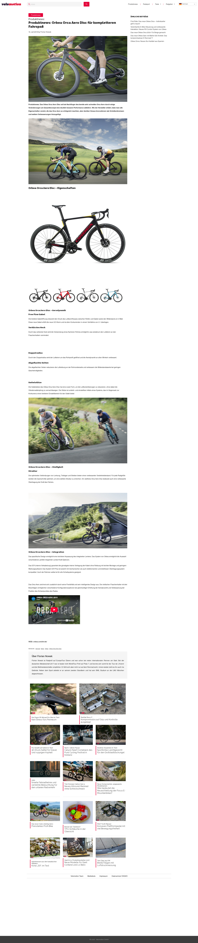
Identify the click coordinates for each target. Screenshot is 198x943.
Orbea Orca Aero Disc (55, 648)
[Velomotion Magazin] (12, 4)
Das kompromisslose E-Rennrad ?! (149, 36)
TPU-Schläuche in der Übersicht (75, 829)
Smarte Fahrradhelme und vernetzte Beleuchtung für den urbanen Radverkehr (44, 784)
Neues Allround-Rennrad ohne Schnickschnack (76, 786)
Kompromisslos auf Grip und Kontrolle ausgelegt (99, 719)
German (185, 4)
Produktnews (133, 4)
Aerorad (37, 648)
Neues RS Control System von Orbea (148, 28)
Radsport (146, 4)
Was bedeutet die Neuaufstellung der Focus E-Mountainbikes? (111, 788)
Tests (157, 4)
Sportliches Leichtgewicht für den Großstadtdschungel (110, 750)
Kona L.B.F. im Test (44, 864)
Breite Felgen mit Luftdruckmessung (106, 863)
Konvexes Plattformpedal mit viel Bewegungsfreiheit (111, 826)
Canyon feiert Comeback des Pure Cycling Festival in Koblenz (78, 751)
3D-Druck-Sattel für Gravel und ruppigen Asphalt (44, 750)
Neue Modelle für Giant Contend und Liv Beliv (77, 862)
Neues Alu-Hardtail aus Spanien (147, 41)
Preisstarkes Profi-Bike (42, 825)
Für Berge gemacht (148, 32)
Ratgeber (169, 4)
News (42, 648)
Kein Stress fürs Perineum (45, 719)
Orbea (46, 648)
